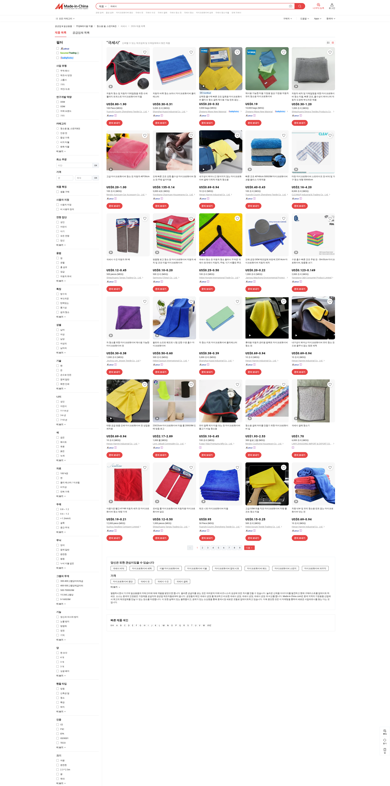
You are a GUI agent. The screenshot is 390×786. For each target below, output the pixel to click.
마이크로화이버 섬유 (204, 12)
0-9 (112, 625)
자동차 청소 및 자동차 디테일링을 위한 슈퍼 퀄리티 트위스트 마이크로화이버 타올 (127, 95)
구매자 (286, 18)
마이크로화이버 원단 (124, 12)
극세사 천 (139, 12)
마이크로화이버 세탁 (142, 568)
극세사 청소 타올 (222, 12)
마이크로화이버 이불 (197, 568)
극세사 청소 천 (176, 12)
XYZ (209, 625)
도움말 (303, 18)
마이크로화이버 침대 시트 (227, 568)
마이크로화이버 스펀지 (285, 568)
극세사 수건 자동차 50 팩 (118, 259)
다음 (248, 547)
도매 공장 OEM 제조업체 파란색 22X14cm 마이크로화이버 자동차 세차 (266, 261)
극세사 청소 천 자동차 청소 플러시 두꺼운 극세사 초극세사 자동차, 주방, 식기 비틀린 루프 (220, 261)
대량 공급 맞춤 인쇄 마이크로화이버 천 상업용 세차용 (128, 427)
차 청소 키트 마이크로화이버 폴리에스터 (218, 342)
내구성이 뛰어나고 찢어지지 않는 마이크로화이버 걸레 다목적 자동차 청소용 (220, 178)
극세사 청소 (189, 12)
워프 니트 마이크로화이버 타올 (213, 508)
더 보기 (114, 587)
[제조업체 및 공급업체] (71, 6)
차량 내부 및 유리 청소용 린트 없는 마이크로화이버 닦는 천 (312, 510)
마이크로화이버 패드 (257, 568)
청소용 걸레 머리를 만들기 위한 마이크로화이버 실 (266, 427)
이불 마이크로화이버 (169, 568)
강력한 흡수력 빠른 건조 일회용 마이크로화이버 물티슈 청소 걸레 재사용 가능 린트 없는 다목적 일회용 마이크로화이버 (220, 98)
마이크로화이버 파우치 (315, 568)
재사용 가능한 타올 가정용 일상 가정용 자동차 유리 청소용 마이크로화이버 (267, 95)
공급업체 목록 (81, 32)
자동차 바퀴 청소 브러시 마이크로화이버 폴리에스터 (174, 95)
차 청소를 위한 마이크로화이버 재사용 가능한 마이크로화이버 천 (127, 344)
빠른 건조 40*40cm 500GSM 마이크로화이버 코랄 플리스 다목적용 (266, 178)
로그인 (332, 8)
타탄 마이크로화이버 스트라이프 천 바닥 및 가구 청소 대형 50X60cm (313, 178)
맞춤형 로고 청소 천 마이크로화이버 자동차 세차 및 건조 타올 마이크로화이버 (174, 261)
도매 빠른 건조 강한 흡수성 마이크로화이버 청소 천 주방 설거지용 (174, 178)
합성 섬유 (110, 12)
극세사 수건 (150, 12)
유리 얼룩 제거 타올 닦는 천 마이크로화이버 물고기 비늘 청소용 (219, 427)
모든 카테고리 (65, 18)
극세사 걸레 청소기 (301, 425)
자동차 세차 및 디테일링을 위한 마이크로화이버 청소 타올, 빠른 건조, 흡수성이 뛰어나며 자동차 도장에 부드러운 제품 (313, 96)
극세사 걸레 (162, 12)
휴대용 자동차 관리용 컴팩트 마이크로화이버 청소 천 (266, 344)
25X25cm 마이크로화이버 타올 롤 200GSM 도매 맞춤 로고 (174, 427)
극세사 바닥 (118, 568)
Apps (316, 18)
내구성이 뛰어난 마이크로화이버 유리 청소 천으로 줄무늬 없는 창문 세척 (313, 344)
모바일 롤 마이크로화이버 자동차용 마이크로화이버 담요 (174, 510)
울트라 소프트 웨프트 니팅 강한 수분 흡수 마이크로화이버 (173, 344)
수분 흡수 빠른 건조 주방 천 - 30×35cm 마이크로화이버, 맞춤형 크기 (313, 261)
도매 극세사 (236, 12)
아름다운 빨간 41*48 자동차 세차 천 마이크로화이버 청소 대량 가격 (127, 510)
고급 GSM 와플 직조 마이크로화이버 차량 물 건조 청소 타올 (266, 510)
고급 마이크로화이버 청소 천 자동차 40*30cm (127, 176)
